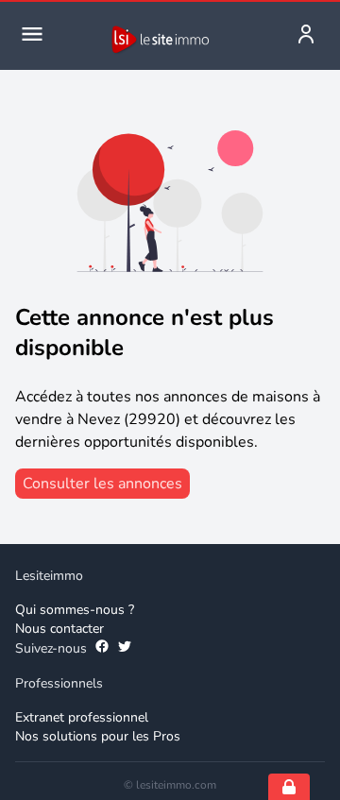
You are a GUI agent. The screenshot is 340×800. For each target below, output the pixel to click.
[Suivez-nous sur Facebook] (102, 648)
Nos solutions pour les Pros (97, 736)
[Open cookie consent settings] (289, 787)
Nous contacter (59, 629)
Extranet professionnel (81, 717)
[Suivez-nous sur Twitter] (124, 648)
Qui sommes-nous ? (74, 610)
